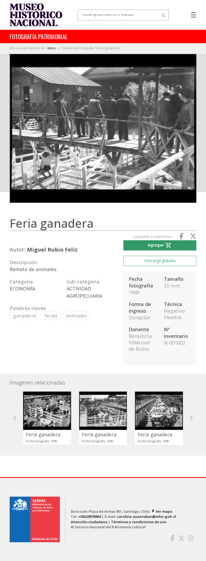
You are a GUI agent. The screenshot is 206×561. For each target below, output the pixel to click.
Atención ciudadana (89, 521)
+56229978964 (89, 516)
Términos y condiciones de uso (139, 521)
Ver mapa (161, 511)
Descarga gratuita (159, 260)
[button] (15, 418)
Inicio (51, 48)
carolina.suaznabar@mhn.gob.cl (146, 516)
